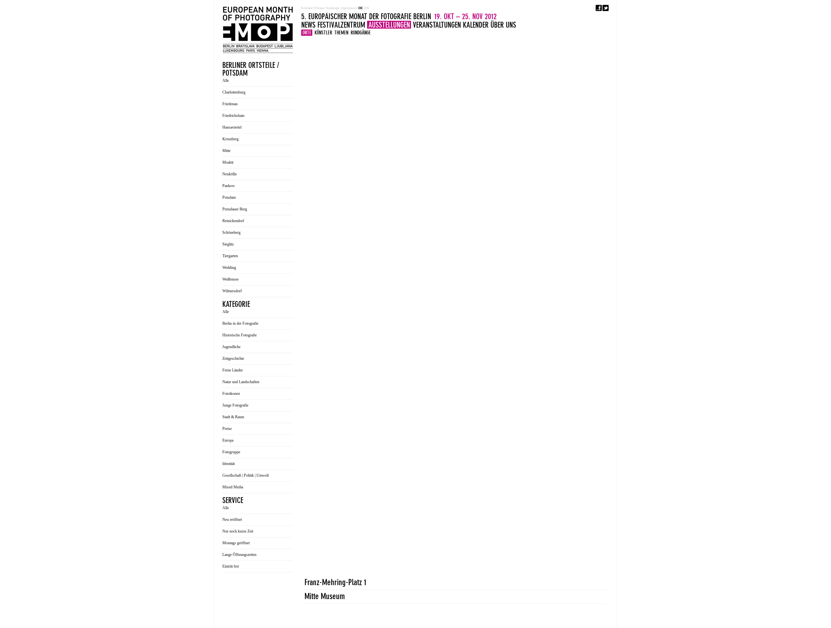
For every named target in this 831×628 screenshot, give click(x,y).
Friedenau (230, 104)
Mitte (226, 150)
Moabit (227, 162)
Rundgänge (361, 33)
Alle (225, 80)
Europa (227, 440)
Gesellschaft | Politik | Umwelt (245, 475)
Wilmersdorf (232, 291)
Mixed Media (232, 487)
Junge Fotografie (235, 405)
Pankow (228, 185)
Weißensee (230, 279)
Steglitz (228, 244)
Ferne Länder (232, 370)
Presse (319, 8)
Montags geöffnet (236, 543)
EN (366, 8)
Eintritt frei (230, 566)
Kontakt (307, 8)
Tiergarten (230, 256)
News (308, 25)
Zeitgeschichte (233, 358)
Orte (307, 33)
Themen (341, 33)
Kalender (476, 25)
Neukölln (229, 174)
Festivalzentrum (341, 25)
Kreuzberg (230, 139)
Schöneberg (231, 232)
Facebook (599, 8)
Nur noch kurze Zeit (237, 531)
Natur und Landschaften (240, 382)
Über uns (503, 25)
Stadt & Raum (233, 417)
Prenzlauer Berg (234, 209)
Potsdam (229, 197)
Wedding (229, 267)
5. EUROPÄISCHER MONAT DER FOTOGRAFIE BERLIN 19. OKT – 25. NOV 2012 (257, 29)
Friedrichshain (233, 115)
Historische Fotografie (239, 335)
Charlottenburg (233, 92)
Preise (227, 428)
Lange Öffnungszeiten (239, 554)
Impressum (349, 8)
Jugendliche (231, 347)
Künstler (323, 33)
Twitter (605, 8)
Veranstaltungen (437, 25)
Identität (228, 463)
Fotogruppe (231, 452)
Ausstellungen (389, 25)
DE (360, 8)
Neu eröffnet (232, 519)
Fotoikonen (231, 393)
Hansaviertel (232, 127)
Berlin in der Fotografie (240, 323)
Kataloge (333, 8)
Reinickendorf (233, 221)
